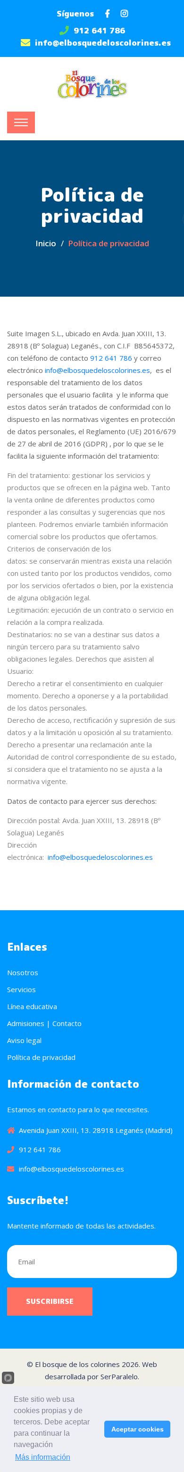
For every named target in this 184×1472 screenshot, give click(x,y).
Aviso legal (24, 1040)
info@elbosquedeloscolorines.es (103, 42)
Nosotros (22, 972)
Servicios (21, 989)
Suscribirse (50, 1301)
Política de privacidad (41, 1057)
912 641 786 (99, 30)
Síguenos (75, 13)
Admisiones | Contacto (44, 1023)
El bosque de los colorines (77, 1364)
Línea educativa (32, 1006)
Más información (42, 1457)
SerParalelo (119, 1376)
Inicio (45, 243)
